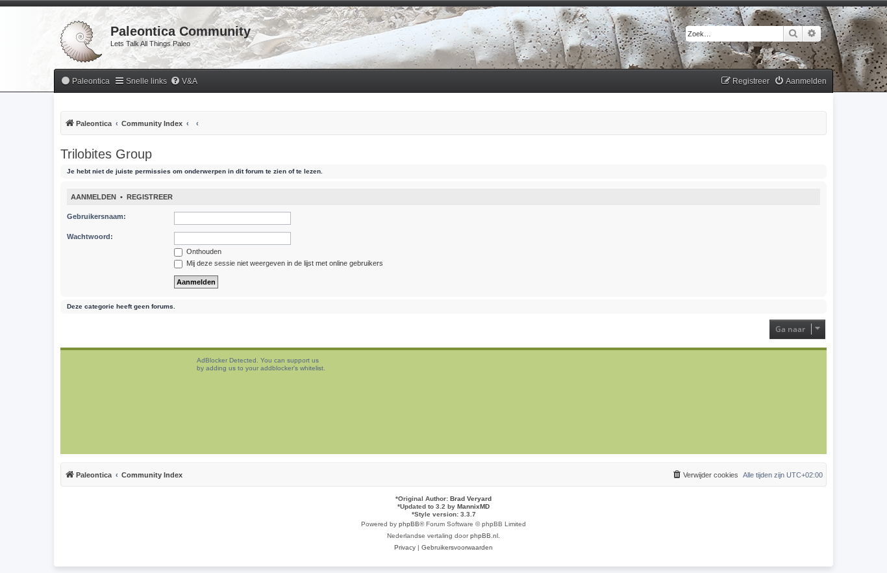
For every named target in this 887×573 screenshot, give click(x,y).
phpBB (409, 524)
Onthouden (202, 251)
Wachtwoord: (90, 236)
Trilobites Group (106, 154)
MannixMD (473, 506)
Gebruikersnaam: (96, 216)
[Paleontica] (82, 39)
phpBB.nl (484, 535)
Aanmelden (93, 197)
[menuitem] (85, 81)
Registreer (150, 197)
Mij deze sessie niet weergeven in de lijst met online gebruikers (283, 263)
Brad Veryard (471, 498)
